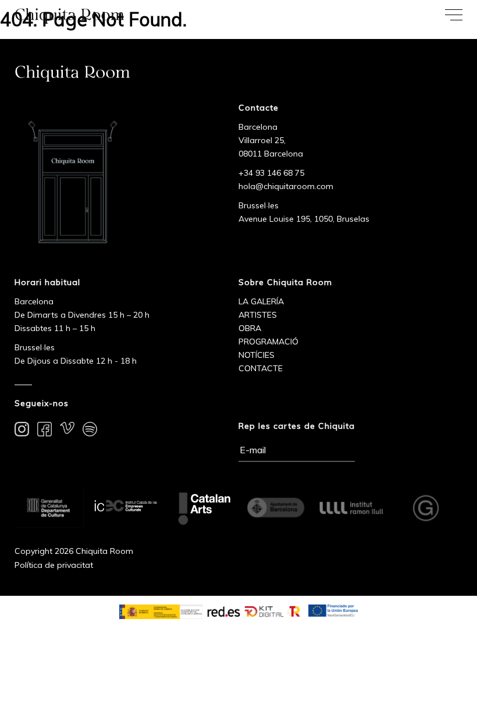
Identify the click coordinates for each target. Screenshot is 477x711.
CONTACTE (260, 368)
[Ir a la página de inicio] (119, 15)
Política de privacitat (54, 565)
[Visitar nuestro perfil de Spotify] (90, 431)
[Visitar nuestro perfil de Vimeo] (67, 431)
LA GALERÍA (261, 301)
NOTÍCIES (256, 355)
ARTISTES (257, 315)
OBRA (249, 328)
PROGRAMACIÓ (268, 341)
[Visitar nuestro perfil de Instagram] (22, 431)
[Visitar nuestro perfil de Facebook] (44, 431)
